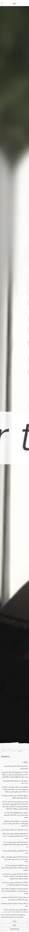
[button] (2, 3)
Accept (14, 921)
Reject (14, 925)
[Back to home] (14, 3)
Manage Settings (14, 929)
